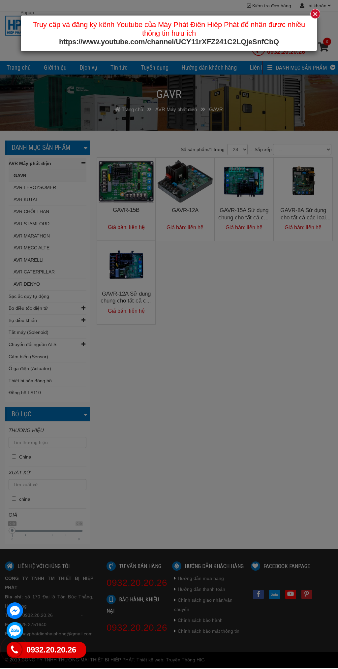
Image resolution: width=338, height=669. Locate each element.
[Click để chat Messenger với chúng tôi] (15, 610)
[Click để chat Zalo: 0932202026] (15, 630)
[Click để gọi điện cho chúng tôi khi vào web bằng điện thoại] (14, 649)
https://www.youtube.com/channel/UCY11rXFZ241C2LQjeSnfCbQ (169, 42)
